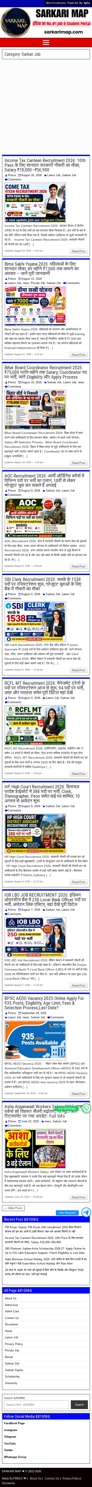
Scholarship (12, 1376)
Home (8, 1331)
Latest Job (53, 175)
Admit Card (12, 1311)
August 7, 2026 (30, 909)
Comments (14, 179)
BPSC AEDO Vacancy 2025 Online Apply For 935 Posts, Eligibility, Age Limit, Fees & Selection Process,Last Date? (44, 1003)
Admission (11, 1305)
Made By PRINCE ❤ (14, 1478)
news (26, 283)
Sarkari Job (69, 175)
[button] (86, 1108)
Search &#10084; (14, 1398)
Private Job (38, 283)
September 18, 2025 (33, 1013)
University (11, 1383)
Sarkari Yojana (14, 1370)
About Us (10, 1298)
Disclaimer (11, 1324)
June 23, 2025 (30, 1121)
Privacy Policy (14, 1344)
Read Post (78, 251)
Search (79, 1404)
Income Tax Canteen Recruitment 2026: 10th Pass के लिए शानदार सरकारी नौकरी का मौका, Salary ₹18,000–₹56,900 (44, 165)
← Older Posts (13, 1208)
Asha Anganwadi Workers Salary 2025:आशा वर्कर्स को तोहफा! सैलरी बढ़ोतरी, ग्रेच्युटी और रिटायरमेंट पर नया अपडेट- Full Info (43, 1111)
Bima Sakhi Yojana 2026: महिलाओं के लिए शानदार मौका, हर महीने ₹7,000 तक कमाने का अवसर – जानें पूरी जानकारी (41, 268)
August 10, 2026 (31, 382)
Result (9, 1357)
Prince (12, 175)
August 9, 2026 (30, 490)
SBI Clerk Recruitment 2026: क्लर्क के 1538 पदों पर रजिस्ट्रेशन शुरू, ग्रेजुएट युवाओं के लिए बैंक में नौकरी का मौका (43, 584)
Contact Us (12, 1318)
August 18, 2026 (31, 175)
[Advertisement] (46, 107)
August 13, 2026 (31, 278)
